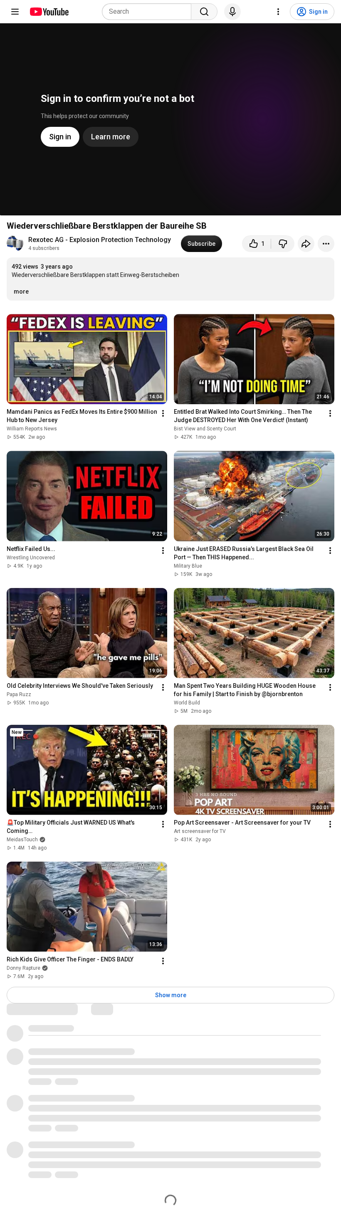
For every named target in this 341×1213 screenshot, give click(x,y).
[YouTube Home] (48, 11)
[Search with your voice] (232, 11)
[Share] (306, 243)
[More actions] (326, 243)
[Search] (204, 11)
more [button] (21, 291)
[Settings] (278, 12)
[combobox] (149, 12)
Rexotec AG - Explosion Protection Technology (99, 240)
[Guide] (15, 12)
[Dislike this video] (282, 243)
